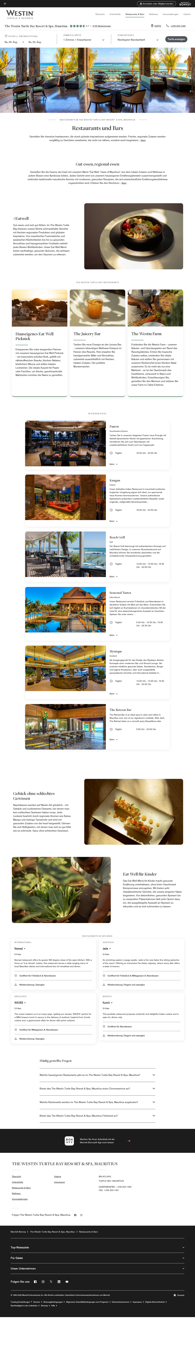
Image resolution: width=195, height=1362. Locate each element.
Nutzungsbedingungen (53, 1302)
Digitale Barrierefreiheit (155, 1302)
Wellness (153, 14)
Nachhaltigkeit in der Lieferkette (24, 1306)
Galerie (186, 14)
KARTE (157, 26)
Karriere (36, 1302)
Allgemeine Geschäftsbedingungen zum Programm (87, 1302)
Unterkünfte (115, 14)
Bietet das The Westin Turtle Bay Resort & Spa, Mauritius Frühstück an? (79, 1115)
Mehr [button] (143, 140)
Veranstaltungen (171, 14)
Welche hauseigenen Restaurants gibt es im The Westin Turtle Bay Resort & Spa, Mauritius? (90, 1075)
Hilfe (53, 1306)
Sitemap (44, 1306)
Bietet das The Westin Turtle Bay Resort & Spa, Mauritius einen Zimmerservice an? (85, 1088)
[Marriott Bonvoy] (183, 4)
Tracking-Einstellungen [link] (20, 1302)
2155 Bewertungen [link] (102, 26)
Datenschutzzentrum (120, 1302)
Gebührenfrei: (115, 1187)
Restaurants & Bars (135, 14)
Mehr (112, 464)
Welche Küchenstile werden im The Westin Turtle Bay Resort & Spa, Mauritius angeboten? (89, 1102)
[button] (156, 3)
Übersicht (100, 14)
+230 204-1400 (178, 26)
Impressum (59, 1182)
